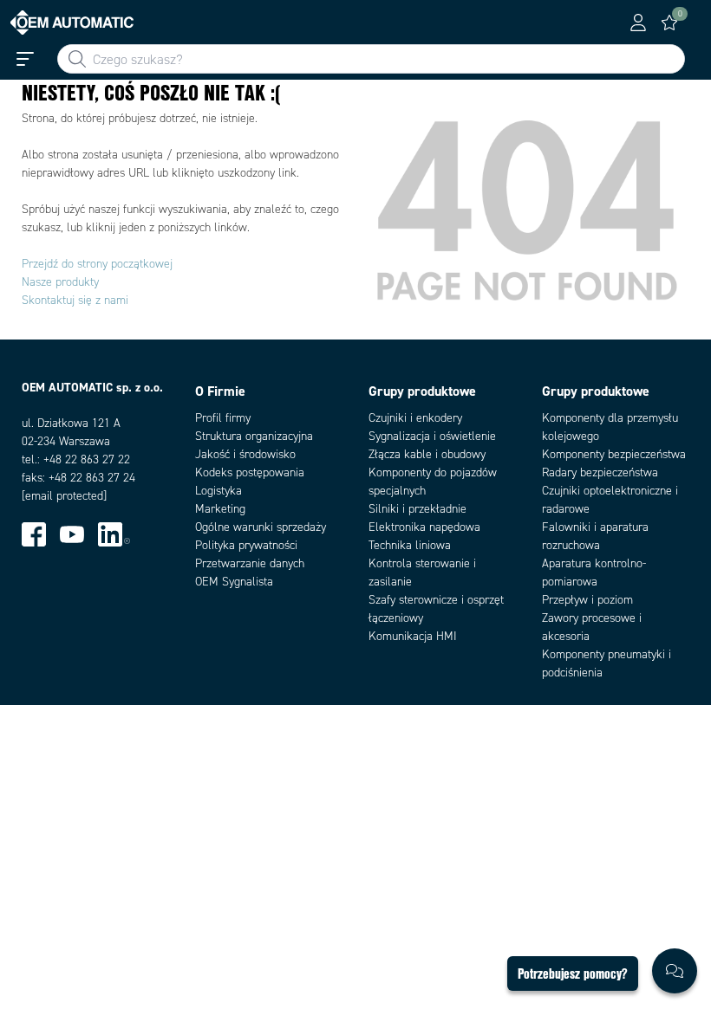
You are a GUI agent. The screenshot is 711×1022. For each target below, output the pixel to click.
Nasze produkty (60, 282)
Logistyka (218, 490)
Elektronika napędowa (424, 527)
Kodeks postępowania (249, 472)
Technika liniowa (410, 545)
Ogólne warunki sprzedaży (260, 527)
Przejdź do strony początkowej (97, 263)
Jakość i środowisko (245, 454)
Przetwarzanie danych (249, 563)
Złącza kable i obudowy (427, 454)
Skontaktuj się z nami (75, 300)
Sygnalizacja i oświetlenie (432, 436)
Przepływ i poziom (587, 599)
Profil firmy (223, 418)
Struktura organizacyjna (254, 436)
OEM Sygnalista (234, 581)
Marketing (220, 508)
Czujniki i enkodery (415, 418)
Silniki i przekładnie (417, 508)
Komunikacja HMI (413, 636)
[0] (669, 22)
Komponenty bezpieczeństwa (614, 454)
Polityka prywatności (246, 545)
